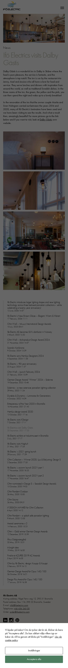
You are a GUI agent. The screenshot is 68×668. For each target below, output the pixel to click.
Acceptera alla (34, 659)
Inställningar (34, 650)
